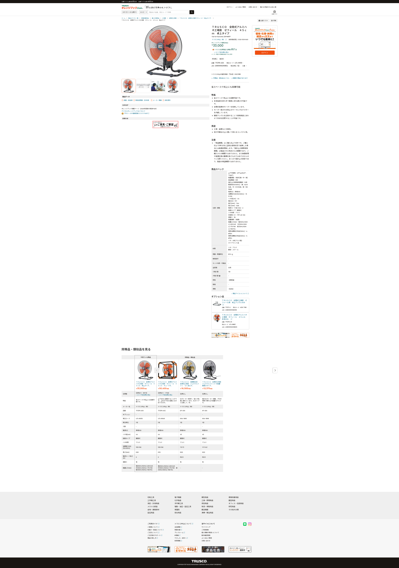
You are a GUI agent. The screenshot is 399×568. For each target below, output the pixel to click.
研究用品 (232, 506)
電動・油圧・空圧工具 (183, 506)
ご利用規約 (205, 530)
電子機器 (178, 497)
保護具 (177, 510)
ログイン (230, 7)
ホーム (123, 18)
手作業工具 (179, 503)
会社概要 (177, 527)
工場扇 (164, 18)
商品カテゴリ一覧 (133, 18)
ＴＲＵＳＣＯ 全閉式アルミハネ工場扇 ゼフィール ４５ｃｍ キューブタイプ (167, 375)
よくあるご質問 (240, 7)
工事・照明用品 (207, 500)
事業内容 (177, 530)
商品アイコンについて (240, 293)
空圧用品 (151, 513)
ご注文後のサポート (154, 535)
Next (275, 370)
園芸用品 (232, 500)
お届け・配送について (155, 530)
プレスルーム (179, 532)
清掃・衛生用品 (207, 513)
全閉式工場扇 (173, 18)
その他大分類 (234, 510)
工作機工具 (152, 500)
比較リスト (263, 21)
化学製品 (178, 500)
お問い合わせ (253, 7)
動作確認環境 (206, 535)
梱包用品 (205, 497)
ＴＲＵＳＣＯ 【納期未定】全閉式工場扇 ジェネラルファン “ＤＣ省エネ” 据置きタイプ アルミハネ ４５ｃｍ (190, 375)
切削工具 (151, 497)
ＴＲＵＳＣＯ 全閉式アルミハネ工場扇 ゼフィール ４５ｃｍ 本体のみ (234, 317)
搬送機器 (205, 510)
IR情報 (177, 535)
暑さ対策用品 (155, 18)
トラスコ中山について (183, 524)
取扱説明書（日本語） (142, 100)
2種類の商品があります (240, 78)
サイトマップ (206, 527)
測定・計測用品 (153, 503)
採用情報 (177, 541)
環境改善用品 (145, 18)
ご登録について (153, 527)
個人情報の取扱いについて (210, 532)
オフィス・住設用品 (236, 503)
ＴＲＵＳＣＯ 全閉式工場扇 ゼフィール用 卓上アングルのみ (234, 301)
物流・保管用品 (207, 506)
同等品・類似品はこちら (221, 78)
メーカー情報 (157, 100)
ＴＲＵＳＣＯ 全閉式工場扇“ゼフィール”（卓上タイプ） (196, 18)
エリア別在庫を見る (222, 52)
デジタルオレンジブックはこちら (132, 111)
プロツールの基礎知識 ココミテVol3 (136, 113)
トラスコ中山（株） (218, 39)
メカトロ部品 (153, 506)
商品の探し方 (152, 538)
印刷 (273, 21)
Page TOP (394, 487)
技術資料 (168, 100)
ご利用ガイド (153, 524)
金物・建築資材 (153, 510)
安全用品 (178, 513)
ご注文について (153, 532)
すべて (142, 12)
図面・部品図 (128, 100)
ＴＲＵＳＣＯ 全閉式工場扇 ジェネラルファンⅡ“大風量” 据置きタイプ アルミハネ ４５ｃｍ (212, 375)
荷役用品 (205, 503)
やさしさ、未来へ (180, 538)
